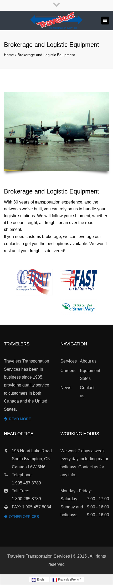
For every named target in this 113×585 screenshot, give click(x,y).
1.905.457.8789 (26, 483)
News (65, 387)
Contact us (87, 391)
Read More (20, 419)
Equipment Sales (89, 374)
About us (88, 361)
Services (68, 361)
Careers (67, 370)
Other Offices (24, 516)
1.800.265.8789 (26, 499)
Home (9, 55)
